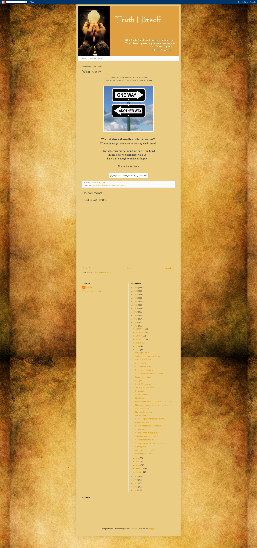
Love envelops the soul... (145, 450)
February (139, 469)
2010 (136, 490)
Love (123, 185)
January (139, 472)
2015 (136, 326)
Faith (118, 185)
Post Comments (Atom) (102, 272)
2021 (136, 305)
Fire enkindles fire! (142, 415)
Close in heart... (141, 429)
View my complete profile (92, 291)
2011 (136, 487)
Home (83, 58)
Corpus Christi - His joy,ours (146, 433)
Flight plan (139, 398)
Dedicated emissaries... (144, 370)
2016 (136, 322)
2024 (136, 294)
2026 (136, 288)
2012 (136, 483)
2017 (136, 319)
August (139, 343)
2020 (136, 308)
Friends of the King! (143, 377)
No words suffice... (142, 395)
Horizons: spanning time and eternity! (150, 419)
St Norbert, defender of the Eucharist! (150, 436)
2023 (136, 298)
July (137, 346)
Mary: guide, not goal (143, 412)
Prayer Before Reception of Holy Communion (153, 401)
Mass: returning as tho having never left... (151, 405)
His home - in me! (142, 422)
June (138, 350)
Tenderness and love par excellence (149, 443)
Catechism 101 (141, 363)
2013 (136, 480)
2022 (136, 301)
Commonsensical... (143, 408)
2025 (136, 291)
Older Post (169, 268)
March (138, 465)
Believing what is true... (144, 454)
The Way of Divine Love (144, 388)
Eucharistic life (94, 185)
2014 (136, 476)
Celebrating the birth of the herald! (149, 374)
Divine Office (96, 58)
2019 (136, 312)
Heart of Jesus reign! (143, 384)
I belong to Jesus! (142, 353)
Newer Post (88, 268)
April (138, 462)
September (140, 339)
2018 (136, 315)
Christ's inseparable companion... (148, 426)
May (138, 458)
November (140, 332)
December (140, 329)
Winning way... (141, 447)
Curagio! (138, 381)
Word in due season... (144, 360)
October (139, 336)
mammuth (133, 529)
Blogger (151, 529)
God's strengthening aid (144, 440)
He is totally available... (144, 367)
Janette (88, 287)
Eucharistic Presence (108, 185)
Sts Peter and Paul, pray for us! (147, 356)
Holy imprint (140, 391)
